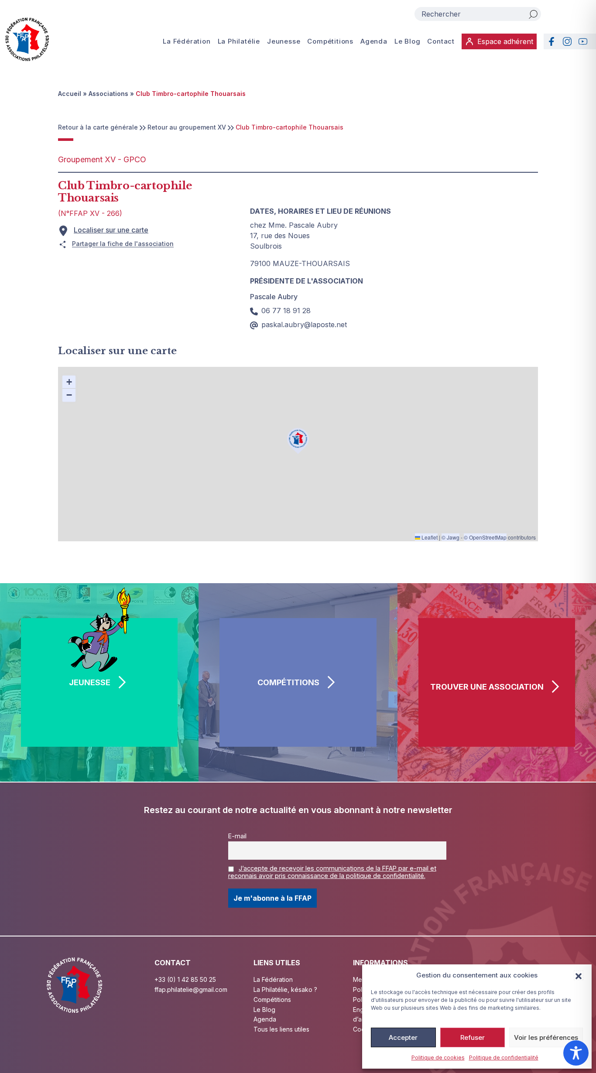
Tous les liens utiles (281, 1029)
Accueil (69, 93)
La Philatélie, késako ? (285, 989)
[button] (578, 975)
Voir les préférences (546, 1037)
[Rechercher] (533, 14)
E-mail (237, 836)
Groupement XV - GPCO (102, 159)
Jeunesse (283, 41)
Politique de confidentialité (503, 1057)
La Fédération (186, 41)
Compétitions (330, 41)
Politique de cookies (438, 1057)
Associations (108, 93)
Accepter (403, 1037)
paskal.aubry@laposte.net (304, 324)
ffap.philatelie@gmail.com (190, 989)
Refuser (472, 1037)
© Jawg (450, 537)
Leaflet (429, 537)
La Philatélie (239, 41)
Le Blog (407, 41)
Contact (441, 41)
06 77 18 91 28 (286, 310)
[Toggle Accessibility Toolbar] (575, 1052)
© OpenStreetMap (485, 537)
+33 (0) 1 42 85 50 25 (185, 979)
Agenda (373, 41)
